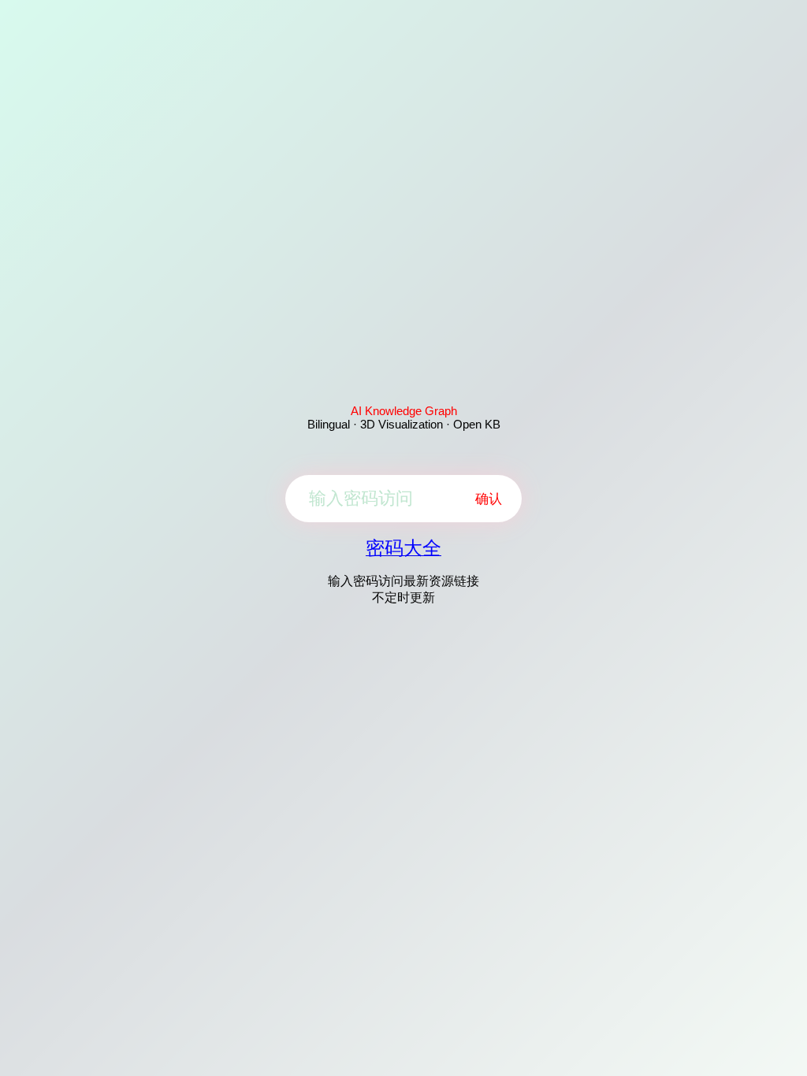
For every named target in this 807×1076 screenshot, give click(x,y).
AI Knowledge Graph (404, 410)
